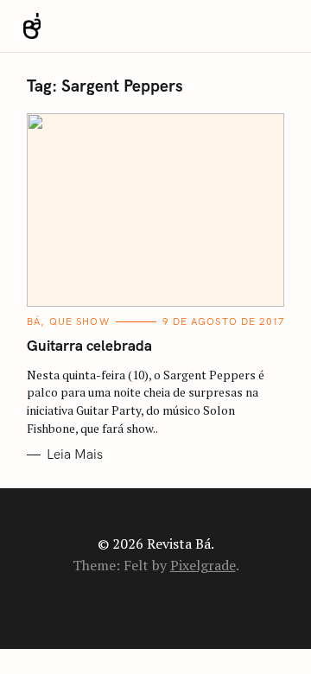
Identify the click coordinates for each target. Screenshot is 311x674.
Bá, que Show (68, 321)
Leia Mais (75, 454)
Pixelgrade (203, 565)
